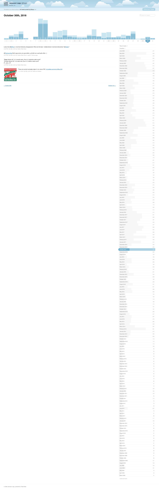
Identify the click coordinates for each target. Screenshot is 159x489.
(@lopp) (18, 3)
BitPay (12, 47)
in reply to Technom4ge (32, 55)
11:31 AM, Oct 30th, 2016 (24, 71)
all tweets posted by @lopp (27, 9)
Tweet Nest (23, 486)
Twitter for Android (36, 71)
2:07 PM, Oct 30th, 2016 (10, 65)
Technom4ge (8, 53)
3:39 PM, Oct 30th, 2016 (10, 49)
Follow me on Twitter (149, 9)
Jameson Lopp (11, 486)
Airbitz (67, 47)
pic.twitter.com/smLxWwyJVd (54, 69)
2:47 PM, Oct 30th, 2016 (10, 55)
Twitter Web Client (22, 49)
